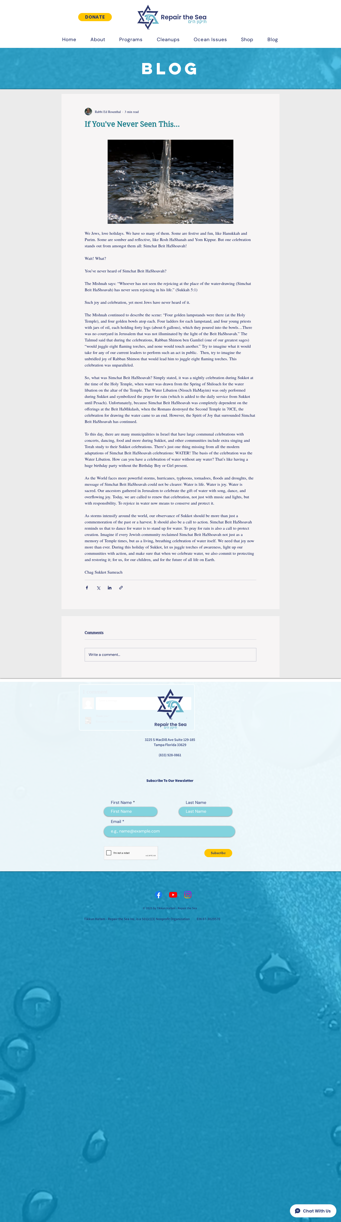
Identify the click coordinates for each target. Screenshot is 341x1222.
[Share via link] (121, 587)
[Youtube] (173, 894)
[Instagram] (188, 894)
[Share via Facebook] (87, 587)
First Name (121, 802)
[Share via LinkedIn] (109, 587)
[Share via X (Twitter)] (98, 587)
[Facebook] (158, 894)
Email (116, 821)
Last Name (196, 802)
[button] (97, 39)
